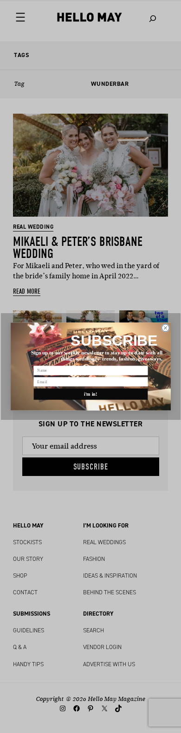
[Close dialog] (165, 328)
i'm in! (90, 394)
